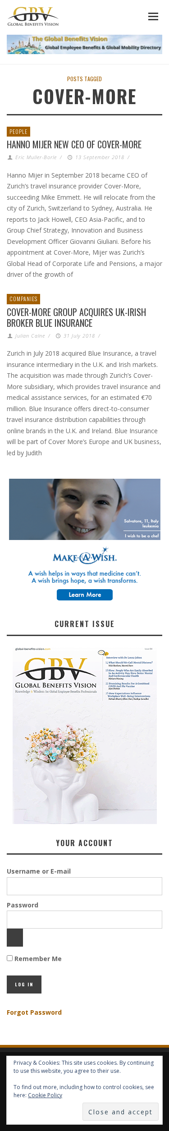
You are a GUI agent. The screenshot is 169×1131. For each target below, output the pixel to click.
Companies (23, 298)
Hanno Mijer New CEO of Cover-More (74, 144)
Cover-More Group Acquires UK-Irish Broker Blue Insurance (76, 317)
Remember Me (37, 958)
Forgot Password (34, 1012)
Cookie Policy (45, 1095)
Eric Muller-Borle (36, 157)
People (18, 131)
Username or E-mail (39, 871)
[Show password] (15, 938)
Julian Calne (30, 335)
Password (22, 905)
